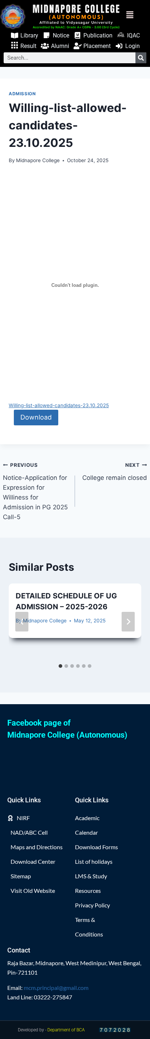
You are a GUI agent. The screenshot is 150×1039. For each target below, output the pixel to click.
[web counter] (115, 1030)
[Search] (140, 57)
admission (22, 93)
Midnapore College (38, 160)
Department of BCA (66, 1029)
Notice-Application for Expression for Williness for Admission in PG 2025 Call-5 (35, 491)
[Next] (128, 621)
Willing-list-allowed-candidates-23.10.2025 (59, 405)
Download (36, 417)
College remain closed (114, 471)
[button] (135, 15)
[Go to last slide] (21, 621)
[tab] (60, 666)
